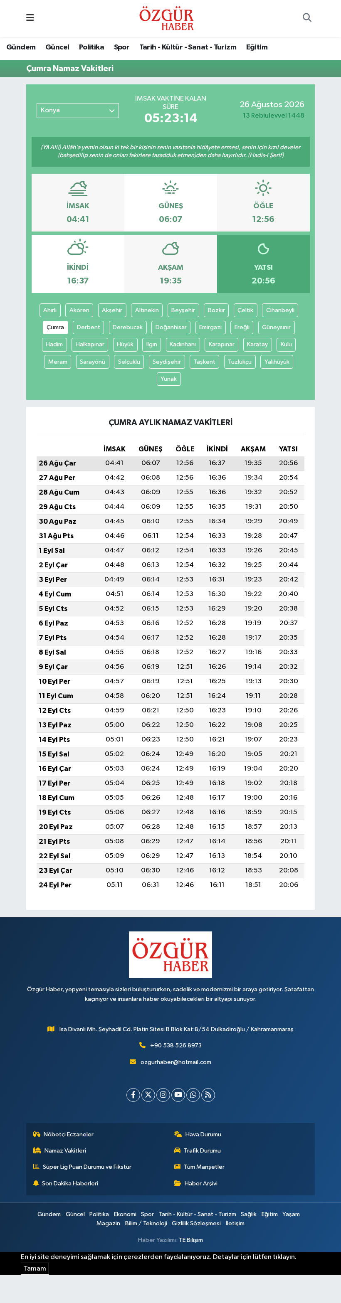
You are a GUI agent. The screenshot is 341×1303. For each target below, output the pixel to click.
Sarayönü (92, 362)
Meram (57, 362)
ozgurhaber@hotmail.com (176, 1062)
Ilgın (151, 344)
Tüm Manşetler (204, 1167)
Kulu (286, 344)
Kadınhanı (183, 344)
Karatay (257, 344)
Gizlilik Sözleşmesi (196, 1223)
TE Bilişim (191, 1240)
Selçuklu (129, 362)
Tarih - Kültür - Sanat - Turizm (187, 47)
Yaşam (291, 1214)
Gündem (20, 47)
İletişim (235, 1223)
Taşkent (204, 362)
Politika (91, 47)
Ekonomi (125, 1214)
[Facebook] (133, 1095)
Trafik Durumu (202, 1151)
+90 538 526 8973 (176, 1045)
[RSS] (208, 1095)
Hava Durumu (203, 1134)
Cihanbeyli (280, 310)
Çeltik (245, 310)
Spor (122, 47)
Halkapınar (90, 344)
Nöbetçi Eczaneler (69, 1134)
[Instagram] (163, 1095)
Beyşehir (183, 310)
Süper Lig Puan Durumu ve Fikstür (87, 1167)
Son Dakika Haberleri (70, 1183)
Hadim (54, 344)
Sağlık (249, 1214)
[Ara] (307, 18)
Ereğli (242, 327)
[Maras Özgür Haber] (166, 18)
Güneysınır (276, 327)
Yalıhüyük (276, 362)
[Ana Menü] (30, 18)
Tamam (35, 1268)
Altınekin (147, 310)
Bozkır (216, 310)
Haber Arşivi (201, 1183)
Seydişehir (167, 362)
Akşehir (112, 310)
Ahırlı (50, 310)
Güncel (57, 47)
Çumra (55, 327)
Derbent (88, 327)
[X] (148, 1095)
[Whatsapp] (193, 1095)
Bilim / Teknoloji (146, 1223)
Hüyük (125, 344)
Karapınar (222, 344)
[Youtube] (178, 1095)
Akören (79, 310)
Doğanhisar (171, 327)
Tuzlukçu (240, 362)
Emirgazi (210, 327)
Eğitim (256, 47)
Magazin (108, 1223)
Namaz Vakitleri (65, 1151)
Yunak (169, 379)
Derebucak (128, 327)
